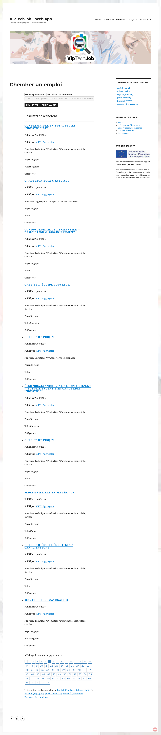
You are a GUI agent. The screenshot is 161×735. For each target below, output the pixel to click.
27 (77, 665)
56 (27, 678)
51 (70, 674)
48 (54, 674)
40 (79, 670)
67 (84, 678)
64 (68, 678)
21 (47, 665)
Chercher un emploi (115, 19)
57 (32, 678)
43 (27, 674)
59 (43, 678)
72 (42, 682)
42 (89, 670)
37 (63, 670)
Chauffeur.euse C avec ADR (47, 180)
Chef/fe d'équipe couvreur (47, 284)
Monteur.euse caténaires (46, 600)
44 (32, 674)
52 (74, 674)
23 (56, 665)
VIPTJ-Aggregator (45, 142)
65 (74, 678)
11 (66, 661)
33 (42, 670)
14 (80, 661)
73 (47, 682)
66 (79, 678)
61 (53, 678)
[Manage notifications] (155, 729)
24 (62, 665)
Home (98, 19)
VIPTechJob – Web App (31, 19)
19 (36, 665)
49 (59, 674)
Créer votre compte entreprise (130, 128)
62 (58, 678)
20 (41, 665)
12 (71, 661)
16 (90, 661)
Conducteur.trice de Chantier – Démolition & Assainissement (52, 231)
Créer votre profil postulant (129, 125)
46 (43, 674)
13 (76, 661)
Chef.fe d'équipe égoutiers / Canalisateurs (49, 546)
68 (89, 678)
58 (37, 678)
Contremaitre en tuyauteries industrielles (50, 127)
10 (62, 661)
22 (51, 665)
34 (47, 670)
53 (80, 674)
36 (58, 670)
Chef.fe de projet (39, 337)
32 (37, 670)
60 (48, 678)
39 (74, 670)
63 (63, 678)
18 (32, 665)
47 (48, 674)
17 (27, 665)
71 (37, 682)
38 (68, 670)
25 (67, 665)
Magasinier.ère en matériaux (50, 492)
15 (85, 661)
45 (38, 674)
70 (32, 682)
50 (64, 674)
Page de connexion (139, 19)
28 (83, 665)
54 (85, 674)
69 (27, 682)
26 (72, 665)
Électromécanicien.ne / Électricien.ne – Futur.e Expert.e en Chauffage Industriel (58, 388)
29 (88, 665)
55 (90, 674)
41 (84, 670)
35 (53, 670)
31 (32, 670)
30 (27, 670)
